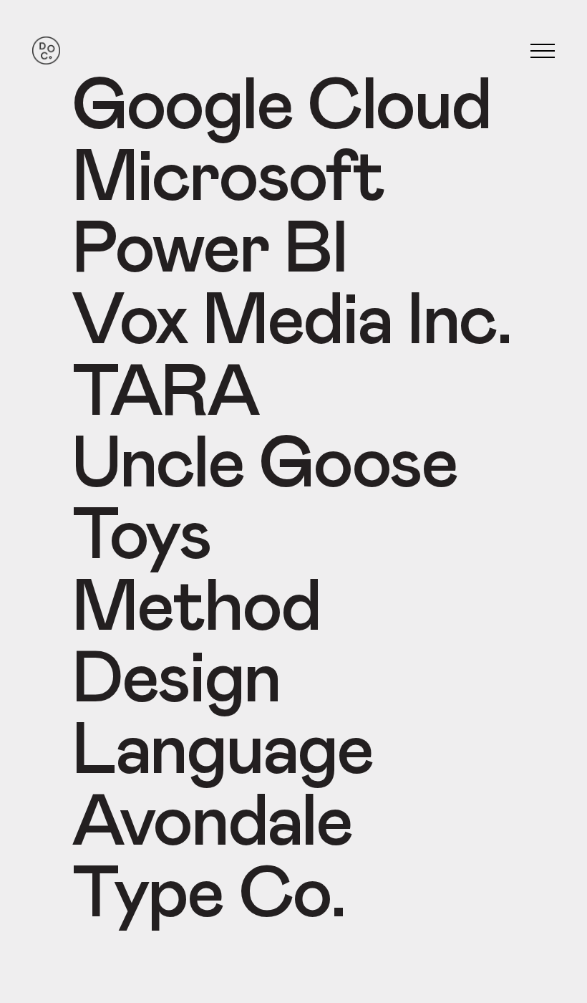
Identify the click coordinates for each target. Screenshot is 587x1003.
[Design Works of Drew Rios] (46, 51)
